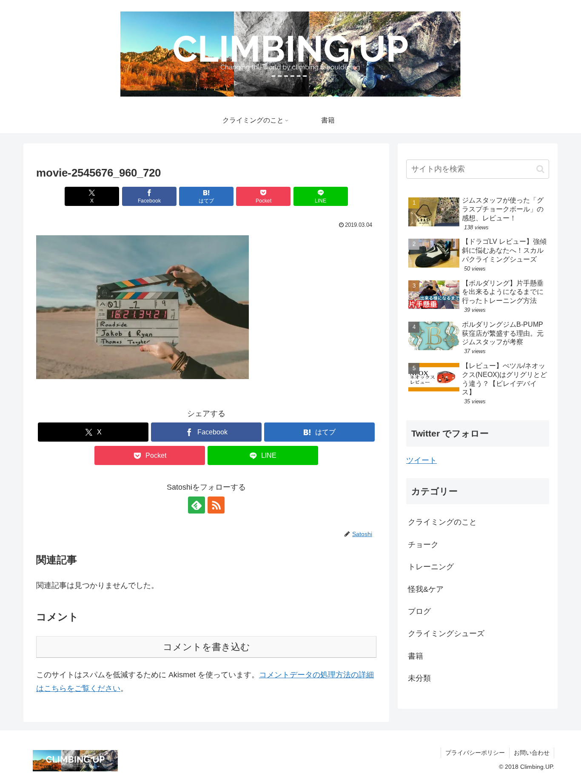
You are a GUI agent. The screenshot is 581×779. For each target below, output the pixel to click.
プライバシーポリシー (475, 752)
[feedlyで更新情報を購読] (196, 505)
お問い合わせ (532, 752)
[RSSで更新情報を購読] (216, 505)
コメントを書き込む (206, 647)
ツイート (421, 460)
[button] (142, 307)
